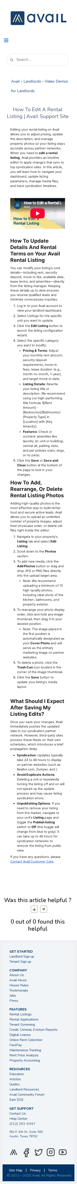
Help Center (18, 1118)
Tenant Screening (22, 1024)
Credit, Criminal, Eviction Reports (33, 1029)
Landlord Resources (24, 1089)
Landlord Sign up (21, 956)
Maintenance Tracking (25, 1050)
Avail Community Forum (26, 1094)
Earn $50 (16, 1099)
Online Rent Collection (25, 1040)
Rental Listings (20, 1014)
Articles (15, 1079)
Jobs (12, 995)
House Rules (19, 985)
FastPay (15, 1045)
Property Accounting (24, 1060)
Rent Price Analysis (23, 1055)
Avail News (18, 980)
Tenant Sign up (20, 961)
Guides (14, 1084)
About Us (16, 975)
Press (13, 1000)
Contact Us (17, 1113)
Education (16, 1074)
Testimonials (18, 990)
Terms (52, 1170)
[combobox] (37, 60)
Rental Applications (23, 1019)
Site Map (15, 1170)
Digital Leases (20, 1034)
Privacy (35, 1170)
